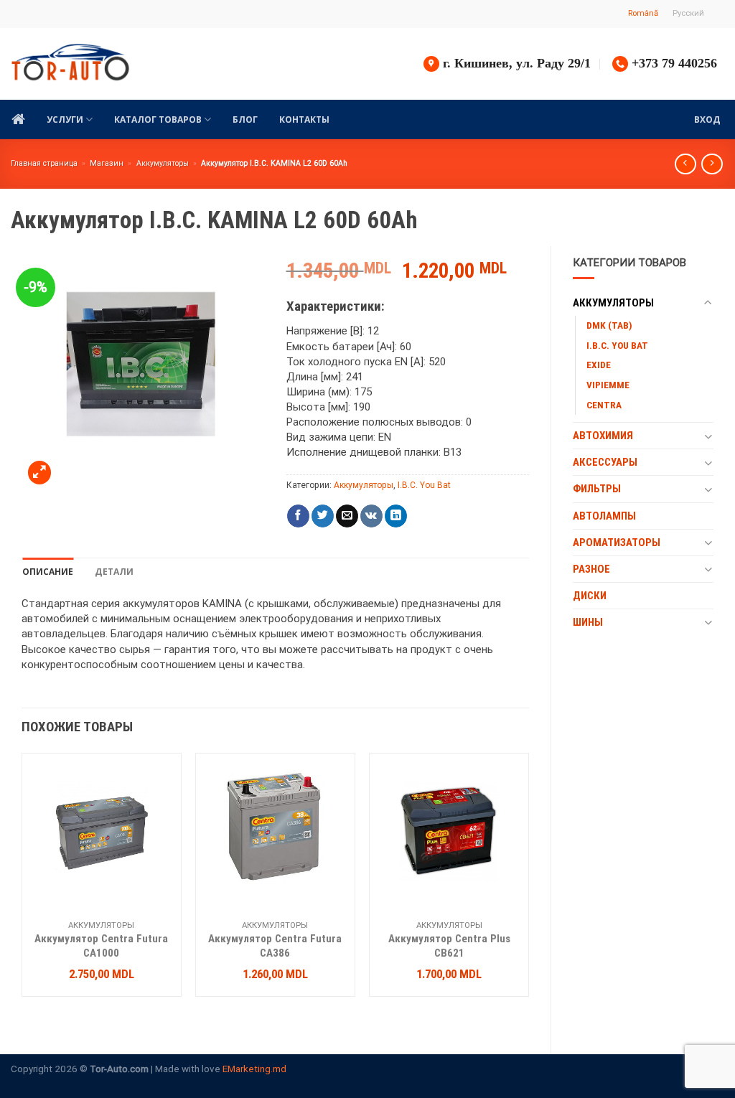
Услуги (65, 119)
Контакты (304, 119)
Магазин (106, 163)
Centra (604, 404)
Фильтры (597, 488)
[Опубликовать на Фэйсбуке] (298, 516)
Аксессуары (605, 462)
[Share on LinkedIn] (396, 516)
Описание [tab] (47, 572)
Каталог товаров (158, 119)
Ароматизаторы (616, 542)
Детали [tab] (114, 572)
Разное (591, 569)
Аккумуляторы (162, 163)
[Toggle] (708, 303)
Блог (245, 119)
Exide (598, 364)
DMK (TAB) (609, 325)
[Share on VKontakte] (371, 516)
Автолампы (604, 516)
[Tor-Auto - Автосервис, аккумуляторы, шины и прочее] (70, 63)
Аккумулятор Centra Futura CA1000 (101, 945)
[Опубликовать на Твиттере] (323, 516)
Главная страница (44, 163)
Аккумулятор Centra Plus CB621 (449, 945)
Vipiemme (607, 384)
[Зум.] (39, 472)
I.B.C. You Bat (617, 345)
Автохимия (603, 435)
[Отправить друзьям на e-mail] (347, 516)
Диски (590, 595)
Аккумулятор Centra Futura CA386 (275, 945)
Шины (588, 622)
